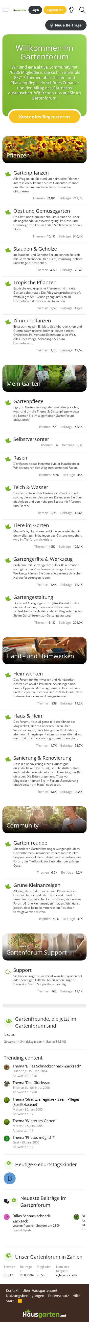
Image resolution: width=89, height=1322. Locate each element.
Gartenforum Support (36, 952)
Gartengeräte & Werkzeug (43, 559)
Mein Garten (23, 383)
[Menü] (6, 10)
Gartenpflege (28, 401)
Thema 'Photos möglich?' (34, 1137)
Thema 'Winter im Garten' (34, 1120)
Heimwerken (28, 673)
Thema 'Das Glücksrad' (32, 1082)
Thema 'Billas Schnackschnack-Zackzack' (47, 1065)
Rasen (20, 457)
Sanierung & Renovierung (42, 757)
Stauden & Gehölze (35, 248)
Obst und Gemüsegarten (41, 210)
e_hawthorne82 (66, 1275)
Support (22, 970)
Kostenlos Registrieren (44, 117)
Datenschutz (58, 1295)
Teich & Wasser (30, 487)
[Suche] (82, 10)
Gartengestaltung (33, 597)
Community (22, 825)
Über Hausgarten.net (39, 1290)
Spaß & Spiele (22, 1230)
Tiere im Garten (31, 525)
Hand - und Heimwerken (40, 656)
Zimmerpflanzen (32, 320)
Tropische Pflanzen (34, 282)
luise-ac (9, 1034)
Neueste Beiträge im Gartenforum (43, 1201)
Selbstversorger (31, 439)
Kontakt (12, 1290)
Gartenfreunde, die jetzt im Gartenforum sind (45, 1022)
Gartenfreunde (30, 842)
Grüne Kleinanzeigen (36, 885)
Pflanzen (18, 155)
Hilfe (76, 1295)
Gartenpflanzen (31, 172)
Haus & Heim (28, 715)
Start (10, 1300)
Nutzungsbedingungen (25, 1295)
